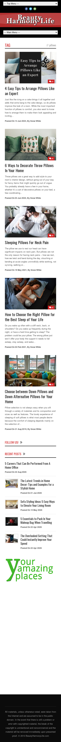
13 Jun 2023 (20, 120)
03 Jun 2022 (20, 197)
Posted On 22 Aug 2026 (16, 471)
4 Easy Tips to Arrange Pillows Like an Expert (29, 90)
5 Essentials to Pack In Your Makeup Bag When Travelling (36, 521)
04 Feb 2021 (20, 346)
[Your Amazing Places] (30, 581)
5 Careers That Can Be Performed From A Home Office (27, 465)
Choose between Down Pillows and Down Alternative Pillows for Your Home (29, 396)
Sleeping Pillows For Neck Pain (26, 242)
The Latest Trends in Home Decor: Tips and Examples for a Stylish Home (37, 484)
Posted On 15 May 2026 (31, 509)
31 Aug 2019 (21, 429)
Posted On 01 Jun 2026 (31, 492)
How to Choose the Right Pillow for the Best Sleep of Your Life (30, 316)
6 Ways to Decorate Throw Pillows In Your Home (29, 167)
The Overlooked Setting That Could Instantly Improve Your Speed (36, 540)
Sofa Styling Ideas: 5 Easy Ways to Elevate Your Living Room (37, 503)
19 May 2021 (21, 269)
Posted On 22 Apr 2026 (31, 527)
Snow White (35, 120)
